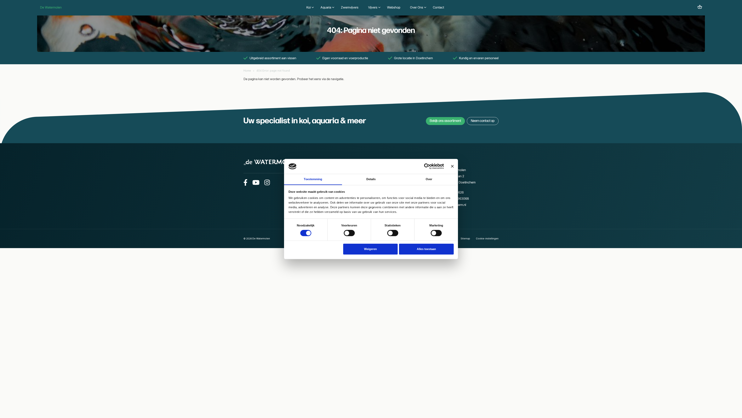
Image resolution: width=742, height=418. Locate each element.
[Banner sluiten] (452, 166)
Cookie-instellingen (487, 238)
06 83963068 (459, 198)
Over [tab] (429, 179)
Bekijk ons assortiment (445, 121)
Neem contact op (482, 121)
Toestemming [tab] (313, 179)
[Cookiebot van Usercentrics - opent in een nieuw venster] (427, 166)
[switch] (349, 233)
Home (247, 70)
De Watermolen (51, 7)
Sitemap (465, 238)
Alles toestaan (426, 249)
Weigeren (370, 249)
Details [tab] (371, 179)
